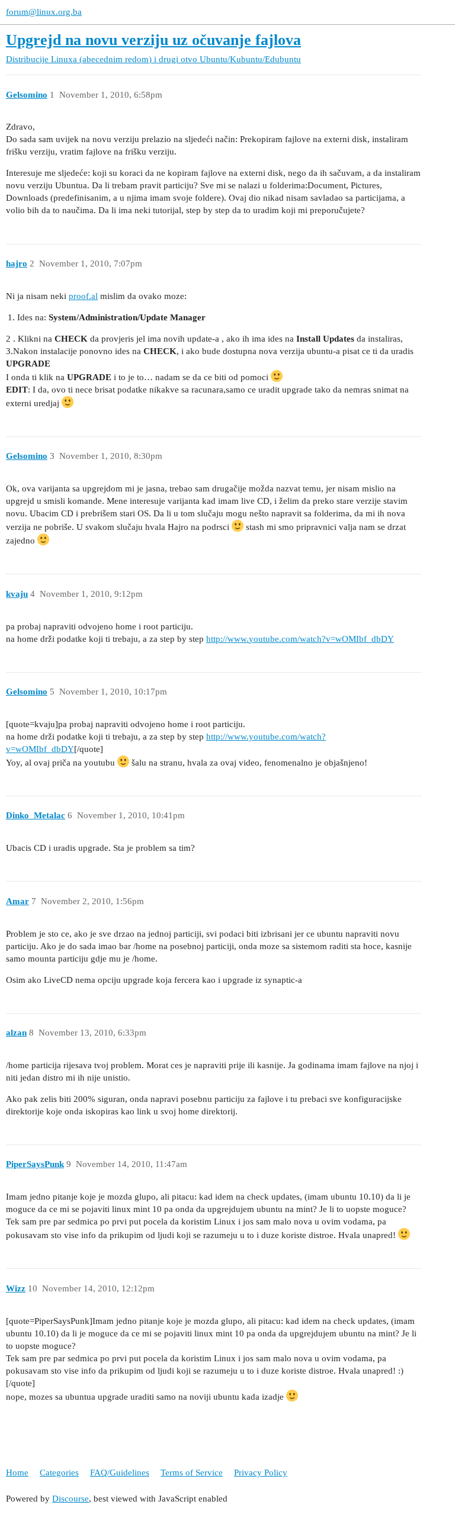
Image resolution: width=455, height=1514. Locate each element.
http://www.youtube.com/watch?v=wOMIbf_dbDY (300, 639)
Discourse (70, 1498)
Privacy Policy (260, 1472)
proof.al (83, 296)
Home (17, 1472)
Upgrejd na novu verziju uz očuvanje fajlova (153, 40)
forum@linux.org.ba (44, 12)
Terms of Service (192, 1472)
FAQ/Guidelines (119, 1472)
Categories (59, 1472)
